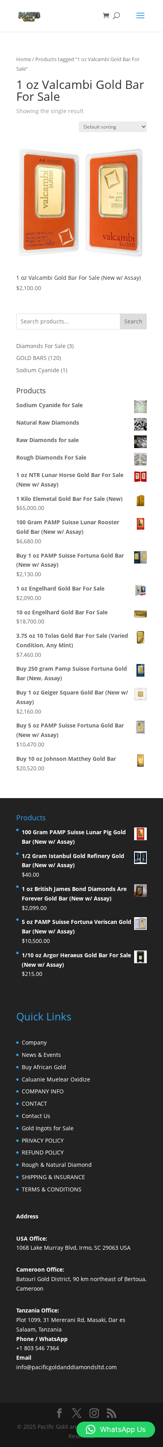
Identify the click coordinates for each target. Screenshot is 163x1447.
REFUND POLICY (43, 1152)
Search (133, 321)
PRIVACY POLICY (43, 1140)
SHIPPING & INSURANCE (53, 1177)
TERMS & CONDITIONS (52, 1189)
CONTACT (34, 1103)
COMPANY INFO (43, 1091)
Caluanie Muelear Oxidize (56, 1079)
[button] (115, 1429)
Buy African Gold (44, 1067)
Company (34, 1042)
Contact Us (36, 1116)
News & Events (41, 1054)
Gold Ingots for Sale (48, 1128)
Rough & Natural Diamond (57, 1164)
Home (23, 59)
